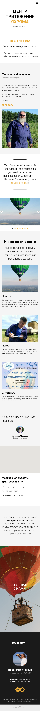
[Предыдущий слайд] (1, 212)
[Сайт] (3, 105)
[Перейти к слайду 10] (27, 228)
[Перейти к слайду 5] (19, 228)
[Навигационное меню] (37, 3)
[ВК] (6, 105)
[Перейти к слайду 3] (15, 228)
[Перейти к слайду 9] (25, 228)
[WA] (12, 105)
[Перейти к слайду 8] (24, 228)
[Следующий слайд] (38, 212)
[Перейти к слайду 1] (12, 228)
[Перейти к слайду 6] (20, 228)
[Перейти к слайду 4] (17, 228)
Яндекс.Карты (19, 182)
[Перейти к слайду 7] (22, 228)
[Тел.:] (9, 105)
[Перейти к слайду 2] (14, 228)
